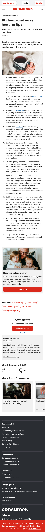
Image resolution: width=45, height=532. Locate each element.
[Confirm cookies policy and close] (42, 523)
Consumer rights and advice (13, 431)
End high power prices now (12, 488)
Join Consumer (9, 3)
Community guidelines (10, 444)
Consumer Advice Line (10, 461)
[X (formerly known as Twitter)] (12, 520)
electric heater (17, 110)
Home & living (32, 303)
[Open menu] (3, 8)
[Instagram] (16, 520)
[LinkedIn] (25, 520)
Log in (22, 332)
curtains (19, 126)
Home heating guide (10, 307)
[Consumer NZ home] (22, 9)
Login (25, 3)
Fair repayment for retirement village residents (20, 491)
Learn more (22, 289)
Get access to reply (11, 357)
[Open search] (42, 9)
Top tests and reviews (10, 465)
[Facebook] (7, 520)
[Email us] (3, 520)
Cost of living (18, 303)
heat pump (37, 96)
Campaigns (7, 484)
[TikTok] (20, 520)
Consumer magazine (10, 458)
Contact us (6, 447)
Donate (39, 3)
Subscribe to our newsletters (13, 434)
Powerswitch (7, 474)
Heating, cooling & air (11, 311)
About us (5, 427)
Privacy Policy (7, 441)
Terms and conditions (10, 437)
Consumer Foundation (10, 477)
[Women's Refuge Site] (29, 520)
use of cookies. (35, 528)
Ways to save (26, 307)
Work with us (6, 500)
